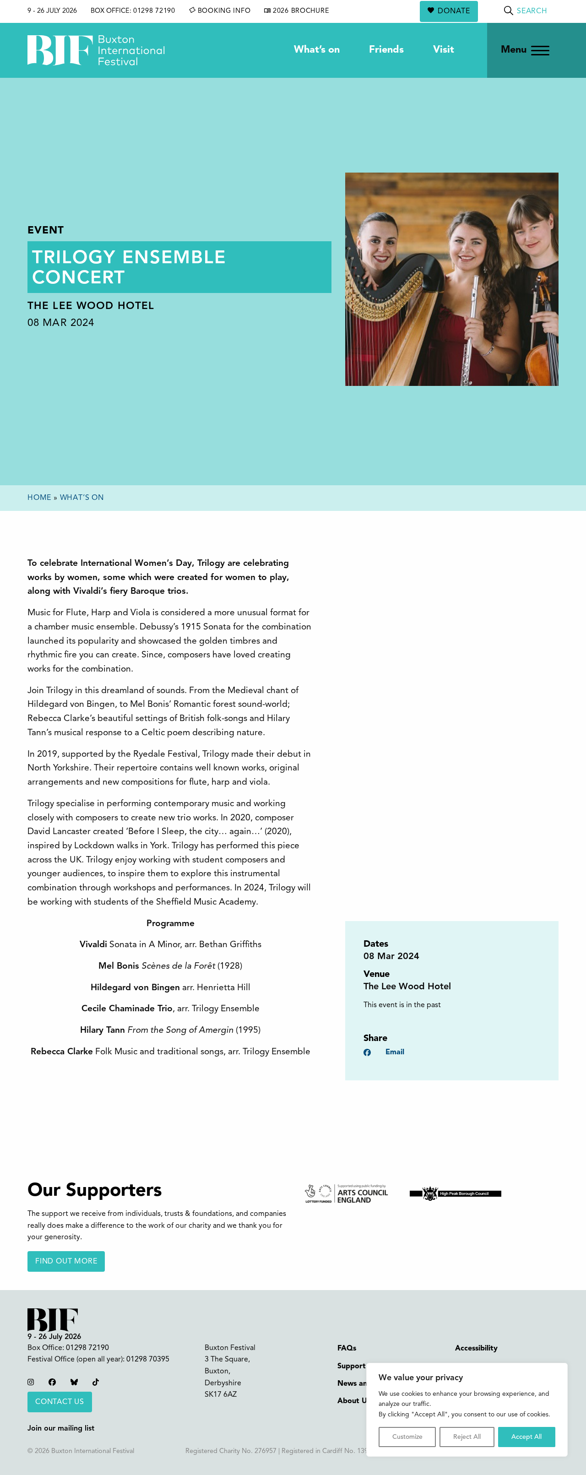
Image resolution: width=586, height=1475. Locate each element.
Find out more (66, 1261)
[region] (467, 1410)
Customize (407, 1437)
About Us (353, 1401)
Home (39, 498)
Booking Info (222, 11)
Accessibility (476, 1348)
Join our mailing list (60, 1428)
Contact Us (59, 1402)
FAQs (346, 1348)
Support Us (357, 1366)
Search (532, 11)
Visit (443, 50)
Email (394, 1052)
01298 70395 (147, 1359)
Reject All (467, 1437)
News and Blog (363, 1384)
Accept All (526, 1437)
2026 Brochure (300, 11)
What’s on (317, 50)
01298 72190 (154, 11)
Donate (454, 11)
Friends (386, 50)
